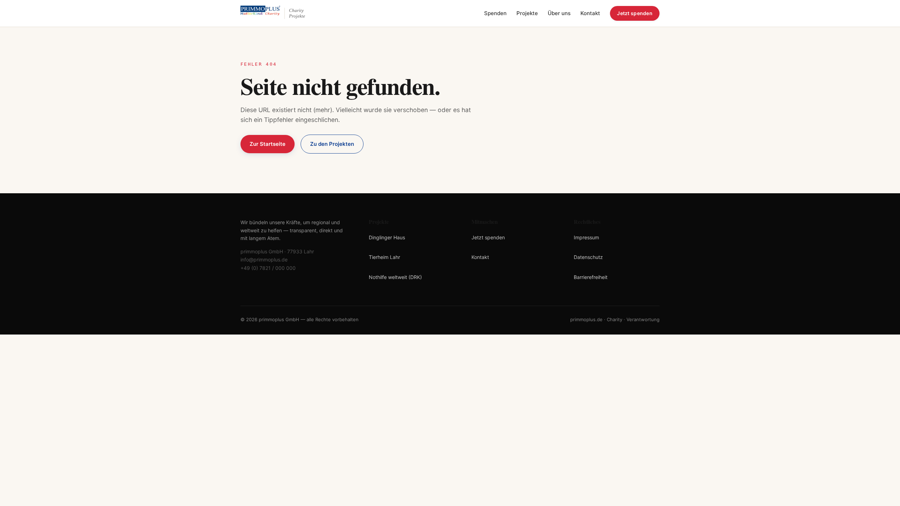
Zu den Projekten (332, 144)
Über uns (559, 13)
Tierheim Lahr (384, 257)
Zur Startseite (267, 144)
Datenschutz (588, 257)
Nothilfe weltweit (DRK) (395, 277)
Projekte (527, 13)
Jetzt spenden (634, 13)
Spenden (495, 13)
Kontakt (590, 13)
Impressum (586, 237)
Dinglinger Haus (387, 237)
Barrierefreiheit (591, 277)
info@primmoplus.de (264, 259)
